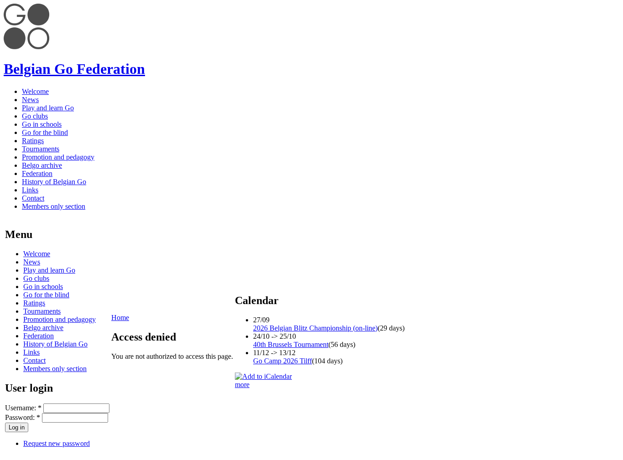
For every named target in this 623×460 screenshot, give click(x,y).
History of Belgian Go (54, 182)
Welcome (35, 91)
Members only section (53, 206)
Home (120, 317)
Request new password (56, 443)
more (242, 384)
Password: (22, 417)
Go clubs (35, 116)
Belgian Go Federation (74, 69)
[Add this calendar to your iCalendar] (263, 376)
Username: (23, 408)
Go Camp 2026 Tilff (282, 361)
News (30, 99)
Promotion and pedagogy (58, 157)
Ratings (33, 141)
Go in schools (42, 124)
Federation (37, 173)
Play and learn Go (48, 108)
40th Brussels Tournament (290, 344)
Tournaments (40, 149)
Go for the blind (45, 132)
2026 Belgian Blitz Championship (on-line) (315, 328)
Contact (33, 198)
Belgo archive (42, 165)
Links (30, 190)
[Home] (26, 47)
